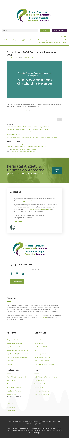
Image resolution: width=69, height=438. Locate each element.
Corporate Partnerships (42, 357)
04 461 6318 (34, 209)
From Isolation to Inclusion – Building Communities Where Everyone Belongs (28, 127)
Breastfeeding (11, 380)
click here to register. (46, 111)
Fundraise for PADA (40, 347)
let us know (43, 317)
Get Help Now (59, 30)
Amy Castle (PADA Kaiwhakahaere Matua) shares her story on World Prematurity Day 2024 (32, 137)
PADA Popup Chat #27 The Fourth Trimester (23, 149)
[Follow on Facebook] (11, 273)
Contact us (18, 222)
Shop (36, 350)
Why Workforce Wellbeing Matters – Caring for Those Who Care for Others (27, 129)
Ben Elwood (11, 58)
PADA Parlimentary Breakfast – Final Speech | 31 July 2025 (23, 132)
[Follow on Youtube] (22, 273)
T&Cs (8, 368)
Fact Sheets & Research (14, 384)
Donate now (57, 170)
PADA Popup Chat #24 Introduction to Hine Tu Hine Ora (31, 144)
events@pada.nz (24, 111)
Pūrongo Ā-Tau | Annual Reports (17, 357)
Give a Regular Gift (40, 354)
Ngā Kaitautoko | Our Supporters (17, 354)
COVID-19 (10, 404)
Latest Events (11, 411)
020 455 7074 (45, 209)
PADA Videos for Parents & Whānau (45, 377)
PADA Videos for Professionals (16, 377)
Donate (45, 30)
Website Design (13, 421)
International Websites (14, 387)
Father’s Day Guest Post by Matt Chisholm (23, 152)
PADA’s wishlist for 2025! (13, 134)
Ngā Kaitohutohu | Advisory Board (18, 350)
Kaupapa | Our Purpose (14, 340)
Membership (38, 343)
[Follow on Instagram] (17, 273)
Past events (35, 58)
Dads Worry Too (39, 380)
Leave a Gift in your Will (41, 361)
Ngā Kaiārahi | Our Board (15, 347)
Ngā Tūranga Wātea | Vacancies (44, 364)
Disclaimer (10, 361)
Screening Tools (12, 394)
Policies (9, 364)
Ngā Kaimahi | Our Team (15, 343)
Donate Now (38, 340)
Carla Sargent (10, 146)
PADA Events (28, 58)
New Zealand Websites (14, 391)
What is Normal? (39, 384)
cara (8, 149)
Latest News (11, 407)
